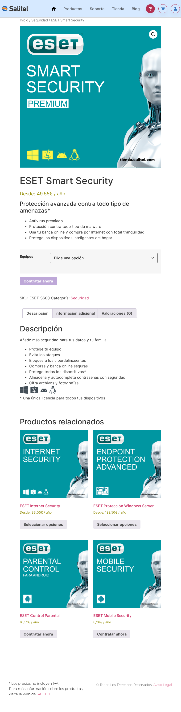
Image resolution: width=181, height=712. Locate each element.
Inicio (24, 20)
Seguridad (39, 20)
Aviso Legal (162, 685)
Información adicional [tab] (75, 313)
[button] (153, 34)
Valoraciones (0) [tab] (117, 313)
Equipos (26, 256)
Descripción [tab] (37, 313)
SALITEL (44, 694)
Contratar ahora (38, 281)
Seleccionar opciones (43, 524)
